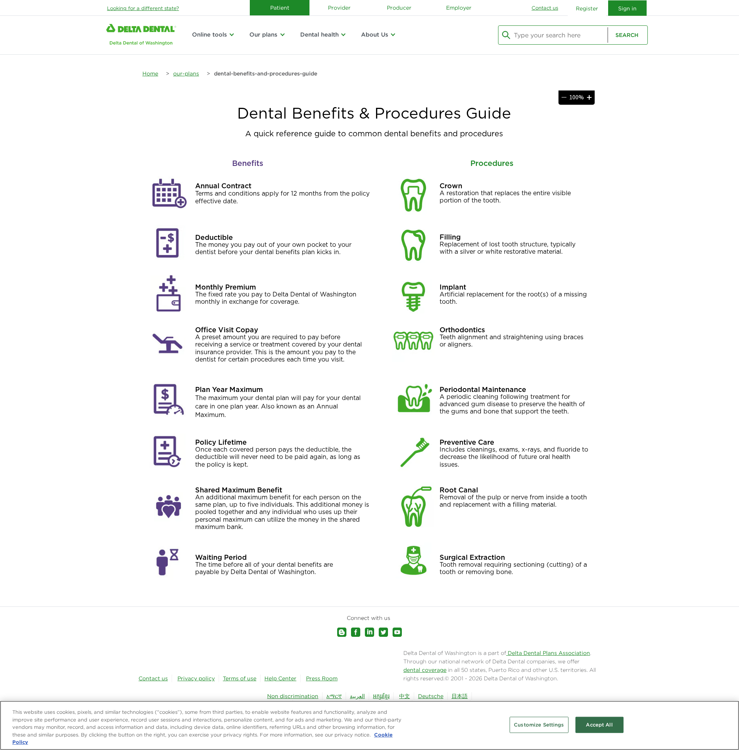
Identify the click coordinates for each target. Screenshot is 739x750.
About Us (374, 34)
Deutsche (430, 696)
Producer (399, 7)
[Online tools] (231, 35)
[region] (369, 725)
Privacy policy (196, 678)
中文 (404, 696)
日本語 (459, 696)
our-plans (186, 73)
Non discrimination (292, 696)
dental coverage (424, 669)
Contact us (545, 8)
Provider (339, 7)
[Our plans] (282, 35)
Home (150, 73)
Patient (279, 7)
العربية (357, 696)
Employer (458, 7)
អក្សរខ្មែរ (381, 696)
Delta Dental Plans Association (548, 653)
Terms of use (239, 678)
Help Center (280, 678)
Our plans (263, 34)
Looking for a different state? (143, 8)
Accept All (599, 725)
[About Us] (393, 35)
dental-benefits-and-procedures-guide (265, 73)
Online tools (209, 34)
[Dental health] (343, 35)
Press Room (322, 678)
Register (587, 8)
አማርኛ (334, 696)
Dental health (319, 34)
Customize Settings (539, 725)
